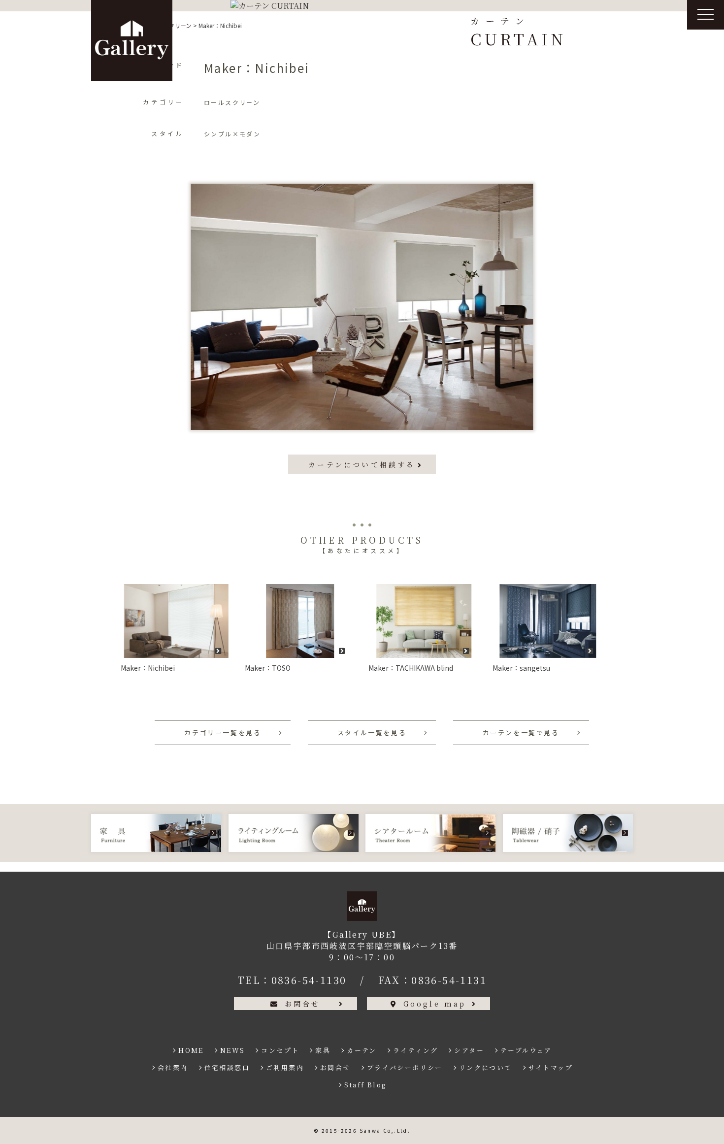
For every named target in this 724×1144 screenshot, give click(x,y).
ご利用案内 (285, 1067)
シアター (469, 1050)
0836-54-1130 (309, 980)
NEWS (232, 1050)
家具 (322, 1050)
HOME (191, 1050)
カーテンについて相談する (361, 464)
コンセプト (280, 1050)
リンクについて (485, 1067)
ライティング (415, 1050)
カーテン (362, 1050)
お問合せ (303, 1004)
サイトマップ (550, 1067)
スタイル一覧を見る (371, 732)
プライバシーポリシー (405, 1067)
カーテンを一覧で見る (521, 732)
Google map (434, 1004)
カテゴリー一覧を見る (222, 732)
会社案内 (173, 1067)
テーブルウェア (526, 1050)
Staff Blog (365, 1084)
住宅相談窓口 (227, 1067)
